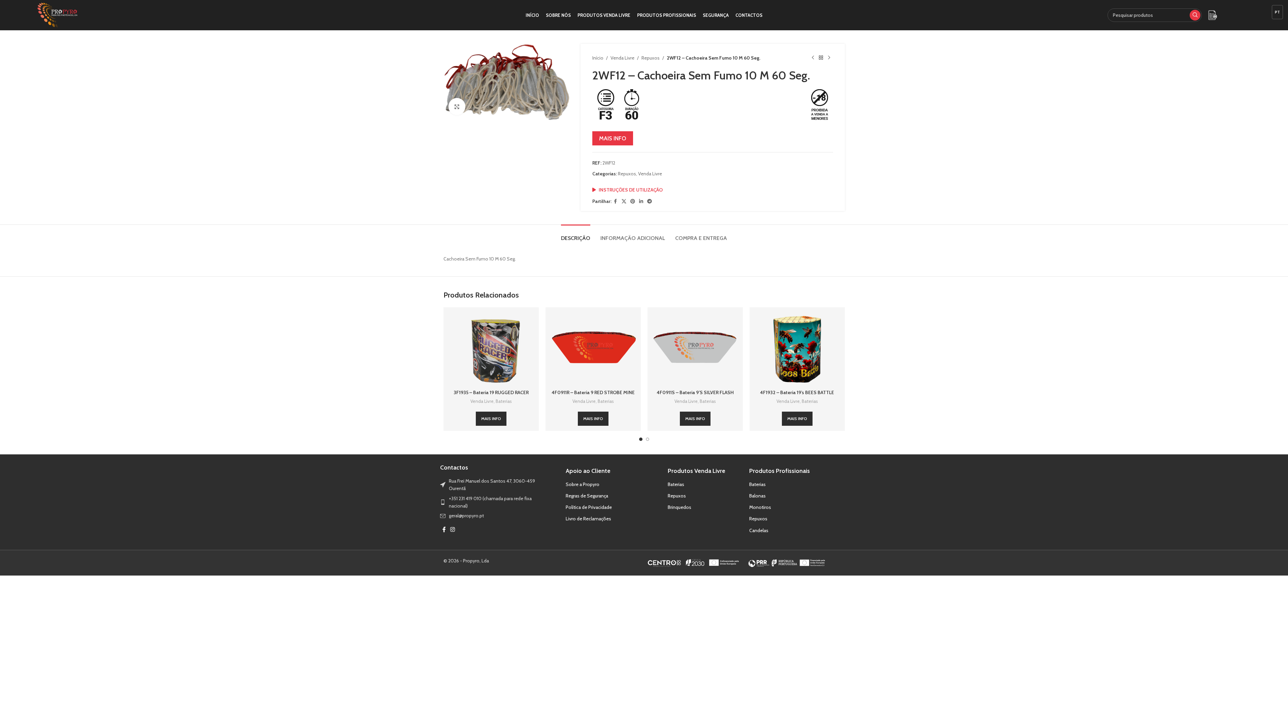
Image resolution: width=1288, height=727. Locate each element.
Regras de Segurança (587, 496)
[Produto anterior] (813, 58)
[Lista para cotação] (1212, 15)
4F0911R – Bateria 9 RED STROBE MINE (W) (593, 395)
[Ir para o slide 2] (647, 439)
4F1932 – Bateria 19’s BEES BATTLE (797, 392)
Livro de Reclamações (588, 519)
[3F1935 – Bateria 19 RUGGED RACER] (491, 349)
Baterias (504, 401)
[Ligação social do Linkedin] (641, 201)
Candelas (758, 530)
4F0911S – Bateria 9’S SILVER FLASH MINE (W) (695, 395)
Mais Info (612, 138)
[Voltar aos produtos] (821, 58)
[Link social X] (624, 201)
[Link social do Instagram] (452, 530)
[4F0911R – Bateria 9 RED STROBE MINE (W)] (593, 349)
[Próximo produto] (829, 58)
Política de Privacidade (589, 507)
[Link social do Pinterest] (632, 201)
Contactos (454, 467)
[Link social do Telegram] (649, 201)
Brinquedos (679, 507)
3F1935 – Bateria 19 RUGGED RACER (491, 392)
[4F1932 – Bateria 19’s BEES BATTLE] (797, 349)
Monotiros (760, 507)
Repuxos (650, 58)
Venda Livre (622, 58)
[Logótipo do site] (57, 14)
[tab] (575, 234)
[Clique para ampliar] (457, 106)
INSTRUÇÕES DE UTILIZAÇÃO (631, 190)
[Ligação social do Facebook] (616, 201)
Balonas (757, 496)
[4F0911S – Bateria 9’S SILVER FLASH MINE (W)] (695, 349)
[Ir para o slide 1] (640, 439)
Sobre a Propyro (582, 484)
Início (597, 58)
